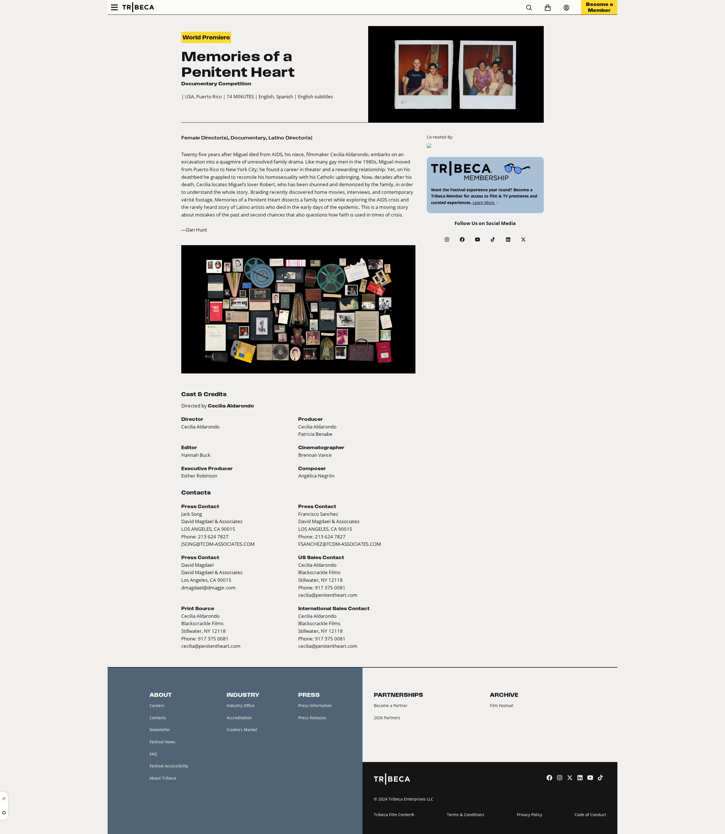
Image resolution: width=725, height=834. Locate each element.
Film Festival (501, 705)
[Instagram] (447, 239)
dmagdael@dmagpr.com (208, 588)
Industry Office (241, 705)
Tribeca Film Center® (394, 814)
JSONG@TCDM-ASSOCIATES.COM (218, 544)
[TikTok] (493, 239)
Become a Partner (391, 705)
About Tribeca (163, 778)
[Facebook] (462, 239)
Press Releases (312, 717)
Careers (157, 705)
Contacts (158, 717)
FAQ (153, 754)
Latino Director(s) (290, 137)
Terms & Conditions (465, 814)
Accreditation (239, 717)
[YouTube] (477, 239)
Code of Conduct (590, 814)
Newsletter (160, 729)
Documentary (248, 137)
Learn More (484, 202)
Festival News (162, 741)
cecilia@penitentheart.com (327, 595)
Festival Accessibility (169, 766)
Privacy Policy (529, 814)
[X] (523, 239)
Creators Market (242, 729)
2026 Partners (387, 717)
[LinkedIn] (508, 239)
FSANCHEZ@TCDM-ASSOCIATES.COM (339, 544)
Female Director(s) (204, 137)
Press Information (315, 705)
